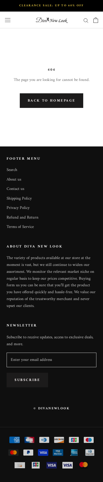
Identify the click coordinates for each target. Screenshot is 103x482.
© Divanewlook (51, 409)
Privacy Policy (18, 208)
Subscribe (27, 380)
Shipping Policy (19, 199)
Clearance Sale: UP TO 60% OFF (51, 5)
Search (12, 170)
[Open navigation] (7, 20)
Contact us (15, 189)
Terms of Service (20, 227)
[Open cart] (95, 20)
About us (14, 180)
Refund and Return (22, 218)
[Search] (85, 20)
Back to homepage (52, 100)
